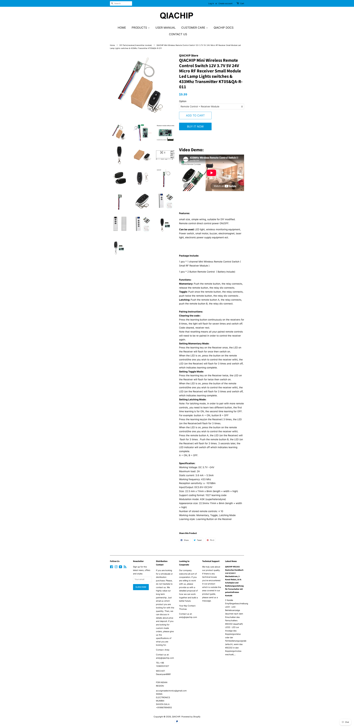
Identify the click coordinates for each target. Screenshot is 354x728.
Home (122, 27)
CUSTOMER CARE (193, 27)
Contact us (178, 34)
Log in (211, 3)
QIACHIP (176, 716)
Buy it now (195, 126)
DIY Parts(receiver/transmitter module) (135, 45)
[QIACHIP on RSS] (125, 567)
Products (140, 27)
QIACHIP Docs (224, 27)
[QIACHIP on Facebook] (111, 567)
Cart (242, 3)
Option (182, 101)
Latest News (231, 561)
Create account (225, 3)
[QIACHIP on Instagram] (116, 567)
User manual (165, 27)
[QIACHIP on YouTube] (120, 567)
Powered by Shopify (190, 716)
